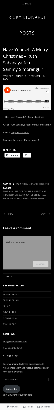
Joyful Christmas (20, 132)
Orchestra (9, 312)
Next (43, 214)
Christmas (40, 191)
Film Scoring (11, 300)
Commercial (10, 318)
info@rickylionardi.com (15, 341)
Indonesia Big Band (14, 195)
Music (6, 306)
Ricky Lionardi (27, 17)
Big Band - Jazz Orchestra (18, 191)
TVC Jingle (9, 324)
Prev (10, 214)
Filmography (11, 294)
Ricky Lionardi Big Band (35, 184)
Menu (28, 4)
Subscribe (10, 356)
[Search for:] (27, 276)
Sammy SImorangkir (32, 198)
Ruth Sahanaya (11, 198)
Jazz (18, 184)
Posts (27, 33)
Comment (40, 264)
